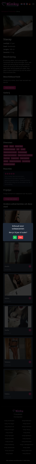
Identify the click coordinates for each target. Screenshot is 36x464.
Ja (14, 237)
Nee (20, 237)
